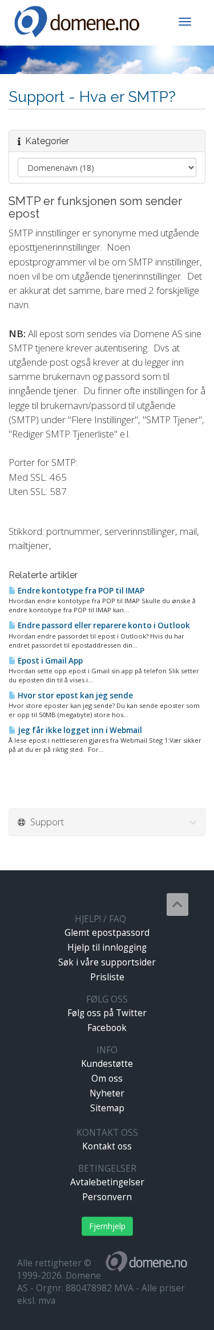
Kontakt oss (107, 1146)
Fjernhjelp (107, 1226)
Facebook (107, 1028)
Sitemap (107, 1108)
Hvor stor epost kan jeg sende (74, 695)
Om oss (107, 1079)
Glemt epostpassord (107, 933)
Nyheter (107, 1093)
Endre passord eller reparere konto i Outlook (103, 625)
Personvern (107, 1197)
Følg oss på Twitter (107, 1013)
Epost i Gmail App (49, 661)
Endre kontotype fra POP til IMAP (80, 591)
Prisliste (107, 977)
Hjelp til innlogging (107, 947)
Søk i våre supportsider (107, 962)
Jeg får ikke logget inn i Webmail (79, 730)
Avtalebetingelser (107, 1182)
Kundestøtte (107, 1064)
